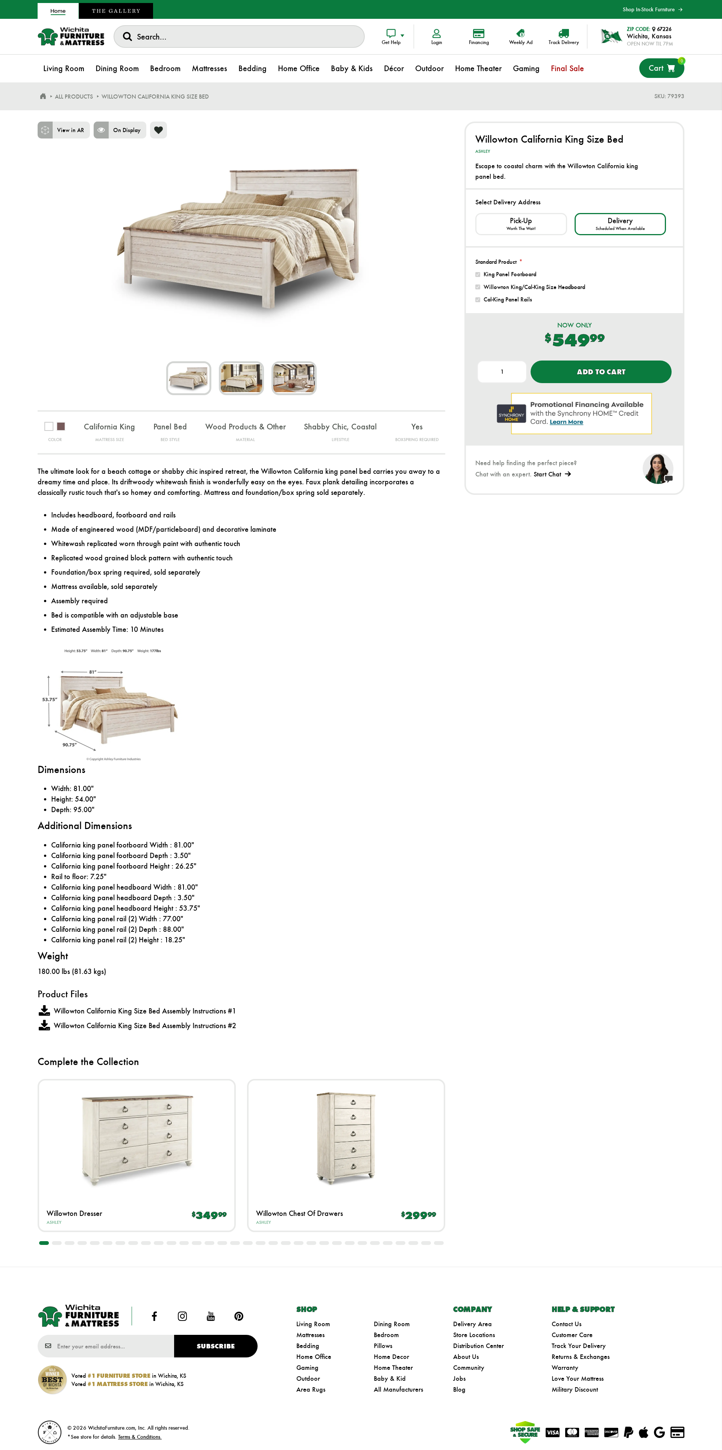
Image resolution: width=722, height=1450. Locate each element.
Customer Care (572, 1335)
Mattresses (310, 1335)
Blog (459, 1389)
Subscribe (216, 1346)
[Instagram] (182, 1316)
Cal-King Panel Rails (508, 299)
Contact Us (566, 1324)
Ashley (54, 1222)
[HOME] (43, 96)
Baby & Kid (390, 1378)
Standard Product (496, 261)
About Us (466, 1357)
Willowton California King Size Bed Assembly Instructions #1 (145, 1010)
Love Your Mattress (578, 1378)
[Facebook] (154, 1316)
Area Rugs (310, 1389)
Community (468, 1367)
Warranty (565, 1367)
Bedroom (386, 1335)
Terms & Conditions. (140, 1436)
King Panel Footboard (510, 274)
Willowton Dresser (74, 1213)
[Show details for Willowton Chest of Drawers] (346, 1138)
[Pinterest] (238, 1316)
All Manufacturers (398, 1389)
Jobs (459, 1378)
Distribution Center (478, 1346)
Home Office (313, 1357)
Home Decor (391, 1357)
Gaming (307, 1367)
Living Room (313, 1324)
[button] (44, 1243)
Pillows (383, 1346)
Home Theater (393, 1367)
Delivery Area (472, 1324)
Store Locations (474, 1335)
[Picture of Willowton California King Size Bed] (188, 378)
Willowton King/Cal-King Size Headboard (534, 287)
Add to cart (601, 371)
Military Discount (575, 1389)
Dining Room (392, 1324)
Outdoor (308, 1378)
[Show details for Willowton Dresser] (136, 1138)
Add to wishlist (158, 130)
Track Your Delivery (579, 1346)
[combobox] (239, 36)
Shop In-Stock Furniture (649, 9)
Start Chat (547, 474)
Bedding (307, 1346)
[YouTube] (210, 1316)
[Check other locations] (521, 224)
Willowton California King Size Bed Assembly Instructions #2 (145, 1025)
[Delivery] (620, 224)
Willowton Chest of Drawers (299, 1213)
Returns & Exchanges (581, 1357)
